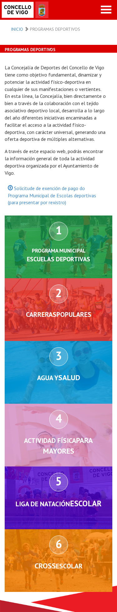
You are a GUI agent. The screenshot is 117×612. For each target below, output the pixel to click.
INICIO (17, 29)
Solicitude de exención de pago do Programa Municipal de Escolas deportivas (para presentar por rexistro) (52, 195)
